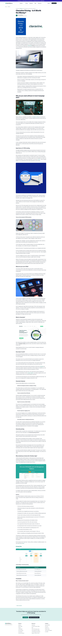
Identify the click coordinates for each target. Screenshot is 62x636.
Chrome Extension (21, 633)
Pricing (26, 3)
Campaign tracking (35, 116)
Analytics (9, 6)
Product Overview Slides (36, 626)
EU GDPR (46, 631)
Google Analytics (30, 372)
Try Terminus (25, 617)
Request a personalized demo (34, 617)
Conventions (20, 631)
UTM (39, 159)
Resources (39, 3)
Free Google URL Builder (36, 630)
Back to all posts (19, 605)
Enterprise (31, 3)
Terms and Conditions (48, 630)
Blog (35, 3)
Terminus (21, 8)
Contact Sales (54, 3)
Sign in (49, 3)
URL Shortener (20, 630)
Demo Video (20, 626)
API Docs (46, 626)
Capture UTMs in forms (35, 633)
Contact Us (47, 627)
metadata (41, 366)
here (23, 543)
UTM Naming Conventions (36, 631)
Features (21, 3)
